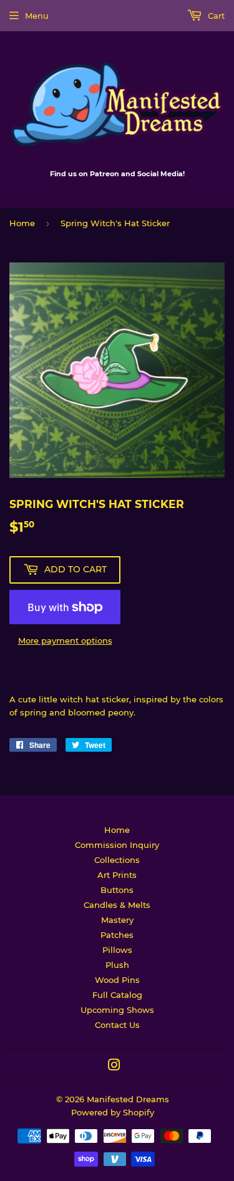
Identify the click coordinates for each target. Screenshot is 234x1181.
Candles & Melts (117, 905)
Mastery (117, 920)
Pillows (117, 950)
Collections (117, 860)
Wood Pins (117, 980)
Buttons (117, 890)
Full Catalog (117, 995)
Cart (215, 16)
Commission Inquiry (117, 845)
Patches (117, 935)
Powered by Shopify (112, 1112)
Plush (117, 965)
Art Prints (117, 875)
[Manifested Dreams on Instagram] (114, 1067)
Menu (37, 16)
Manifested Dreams (128, 1099)
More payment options (65, 640)
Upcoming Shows (117, 1010)
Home (22, 223)
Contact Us (117, 1025)
